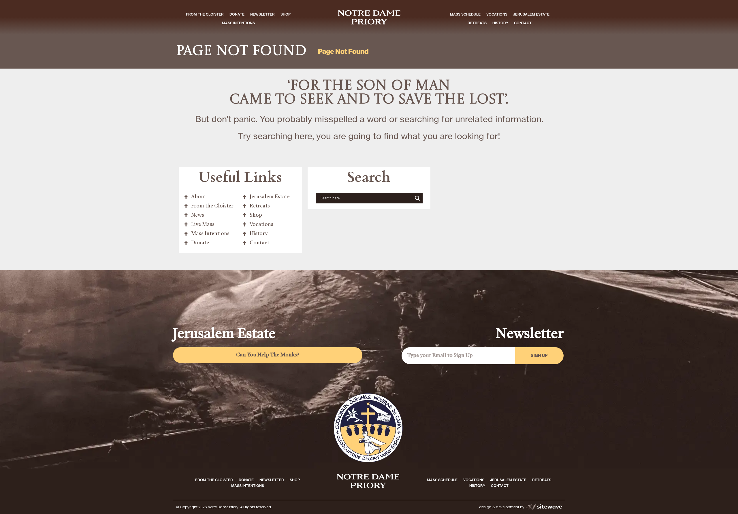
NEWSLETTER (262, 14)
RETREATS (477, 23)
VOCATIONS (496, 14)
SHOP (285, 14)
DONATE (236, 14)
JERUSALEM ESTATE (531, 14)
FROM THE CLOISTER (205, 14)
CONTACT (523, 23)
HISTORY (500, 23)
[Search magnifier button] (417, 198)
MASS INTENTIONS (238, 23)
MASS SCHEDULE (465, 14)
